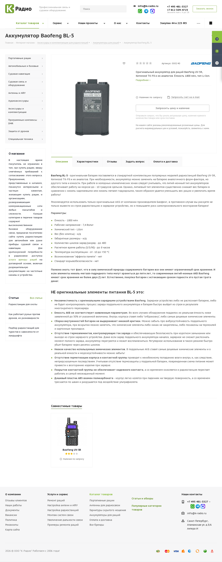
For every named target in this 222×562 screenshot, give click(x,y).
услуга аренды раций (23, 259)
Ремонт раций (56, 500)
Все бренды (96, 524)
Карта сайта (12, 529)
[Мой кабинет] (211, 23)
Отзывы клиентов (16, 500)
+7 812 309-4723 (177, 10)
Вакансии (11, 515)
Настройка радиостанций (63, 510)
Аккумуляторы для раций (104, 515)
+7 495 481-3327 (177, 6)
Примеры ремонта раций (63, 524)
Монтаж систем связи (60, 515)
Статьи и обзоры (142, 498)
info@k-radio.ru (148, 6)
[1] (137, 63)
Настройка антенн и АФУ (62, 505)
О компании (13, 494)
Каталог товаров (101, 494)
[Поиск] (122, 8)
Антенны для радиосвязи (104, 505)
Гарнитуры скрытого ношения (107, 510)
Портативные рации (101, 500)
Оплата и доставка (100, 519)
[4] (147, 63)
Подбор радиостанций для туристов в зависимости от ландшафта (24, 331)
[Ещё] (198, 23)
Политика (11, 519)
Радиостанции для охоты (23, 304)
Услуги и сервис (57, 494)
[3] (144, 63)
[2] (140, 63)
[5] (150, 63)
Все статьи (36, 298)
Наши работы (13, 505)
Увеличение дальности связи (65, 519)
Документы (12, 510)
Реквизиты (11, 524)
